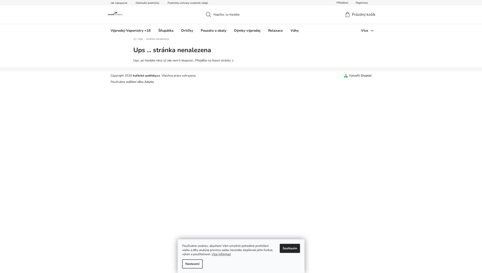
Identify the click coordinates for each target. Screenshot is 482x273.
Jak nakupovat (119, 3)
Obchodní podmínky (147, 3)
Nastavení (192, 264)
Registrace (362, 3)
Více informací (221, 254)
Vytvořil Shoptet (360, 76)
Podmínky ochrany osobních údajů (188, 3)
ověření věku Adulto (140, 82)
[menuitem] (130, 30)
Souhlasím (290, 248)
